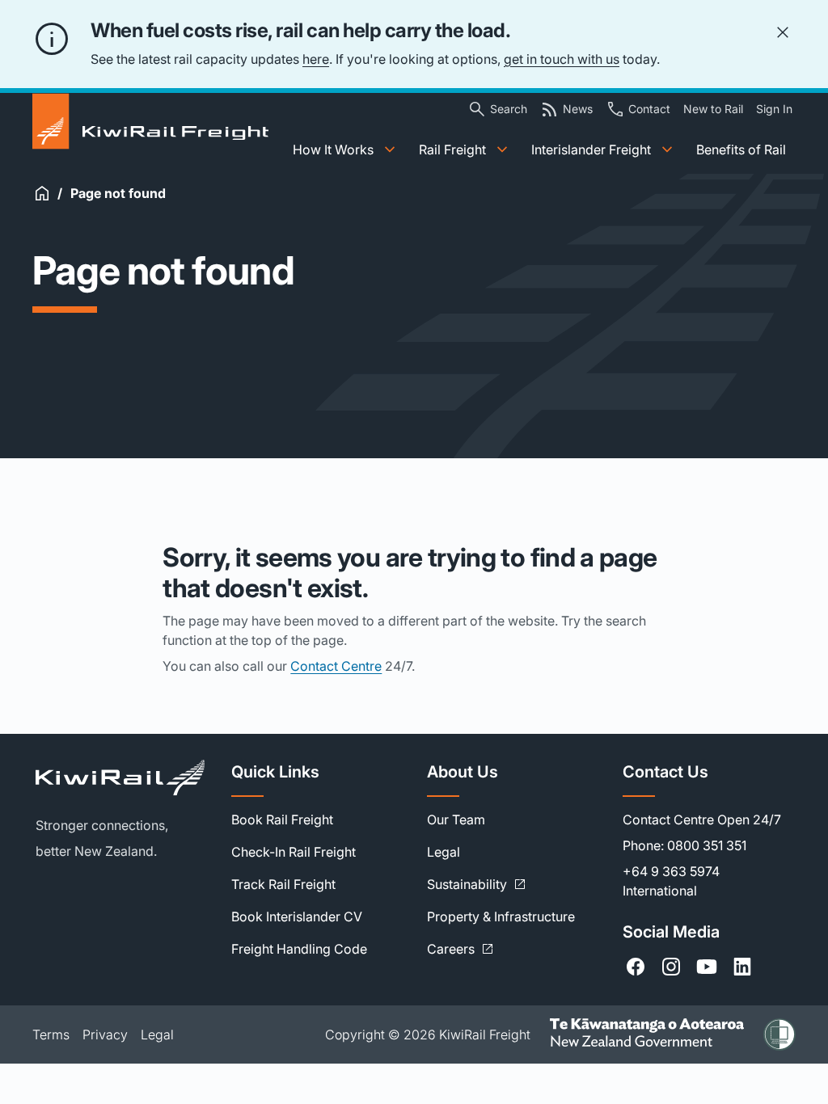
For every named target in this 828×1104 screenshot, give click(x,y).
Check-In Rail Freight (293, 852)
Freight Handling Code (299, 949)
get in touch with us (561, 59)
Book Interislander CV (296, 916)
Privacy (105, 1034)
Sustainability (476, 884)
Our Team (456, 819)
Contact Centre (336, 666)
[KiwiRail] (120, 778)
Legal (443, 852)
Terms (51, 1034)
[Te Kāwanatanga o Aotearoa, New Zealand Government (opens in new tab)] (647, 1034)
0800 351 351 (706, 845)
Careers (460, 949)
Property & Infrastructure (501, 916)
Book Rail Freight (282, 819)
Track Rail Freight (283, 884)
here (315, 59)
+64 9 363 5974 (671, 871)
